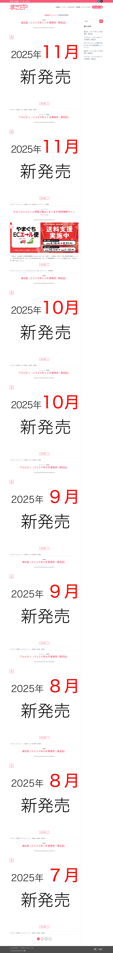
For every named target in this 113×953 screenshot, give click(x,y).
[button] (97, 7)
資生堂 (30, 109)
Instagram (71, 7)
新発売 (44, 20)
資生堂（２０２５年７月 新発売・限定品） (44, 845)
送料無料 (50, 270)
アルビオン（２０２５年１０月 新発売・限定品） (44, 372)
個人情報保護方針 (14, 948)
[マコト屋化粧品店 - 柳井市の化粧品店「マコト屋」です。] (19, 7)
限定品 (35, 109)
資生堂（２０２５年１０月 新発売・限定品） (44, 278)
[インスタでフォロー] (98, 1)
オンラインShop (86, 7)
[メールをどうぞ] (101, 1)
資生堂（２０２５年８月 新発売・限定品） (44, 751)
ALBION (34, 204)
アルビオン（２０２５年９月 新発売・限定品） (44, 467)
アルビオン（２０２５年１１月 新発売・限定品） (44, 117)
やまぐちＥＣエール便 (33, 270)
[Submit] (101, 21)
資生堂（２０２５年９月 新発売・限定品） (44, 562)
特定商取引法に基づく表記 (26, 948)
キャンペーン (42, 114)
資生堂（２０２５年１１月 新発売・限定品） (44, 22)
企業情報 (78, 7)
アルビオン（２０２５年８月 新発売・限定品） (44, 656)
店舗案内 (58, 7)
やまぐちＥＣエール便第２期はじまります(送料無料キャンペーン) (93, 45)
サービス (64, 7)
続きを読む (44, 103)
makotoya (63, 15)
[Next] (50, 938)
